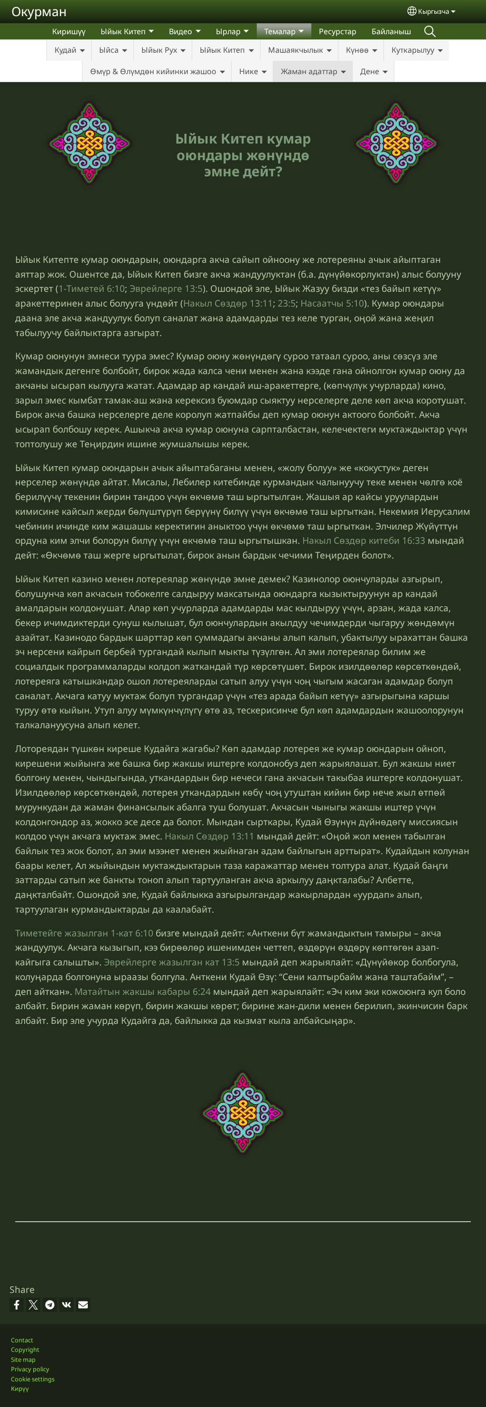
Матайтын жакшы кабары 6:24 (143, 991)
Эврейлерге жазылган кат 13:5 (172, 961)
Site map (23, 1359)
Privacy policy (30, 1369)
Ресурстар (337, 31)
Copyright (25, 1349)
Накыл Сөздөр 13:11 (228, 303)
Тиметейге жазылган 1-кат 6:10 (84, 932)
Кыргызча (433, 11)
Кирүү (20, 1388)
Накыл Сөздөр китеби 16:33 (363, 540)
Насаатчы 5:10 (332, 303)
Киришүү (68, 31)
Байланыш (391, 31)
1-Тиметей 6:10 (91, 288)
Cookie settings (33, 1379)
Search (430, 31)
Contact (22, 1340)
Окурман (39, 11)
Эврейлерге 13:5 (166, 288)
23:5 (287, 303)
